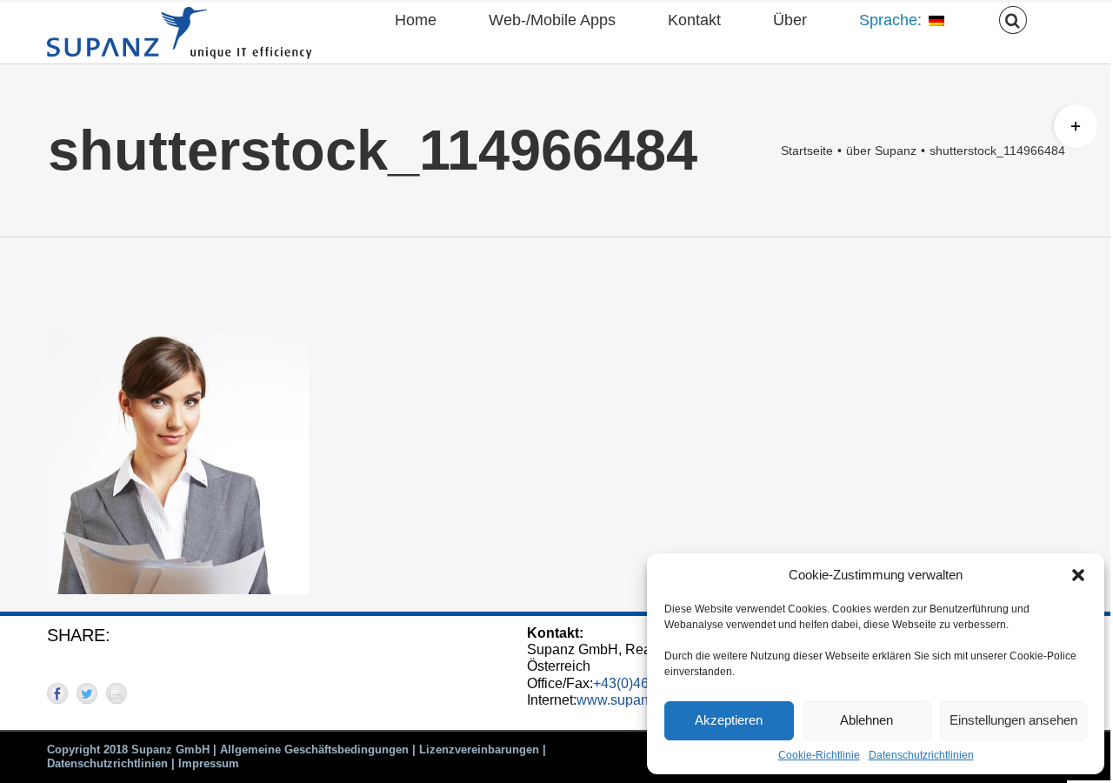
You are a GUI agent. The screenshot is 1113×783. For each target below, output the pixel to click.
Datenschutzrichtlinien (921, 755)
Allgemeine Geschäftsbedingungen (314, 749)
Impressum (208, 763)
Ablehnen (866, 720)
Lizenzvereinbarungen (479, 749)
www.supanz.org (627, 700)
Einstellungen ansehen (1013, 720)
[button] (1078, 575)
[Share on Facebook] (57, 693)
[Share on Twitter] (87, 693)
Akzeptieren (729, 720)
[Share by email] (116, 693)
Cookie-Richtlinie (819, 755)
